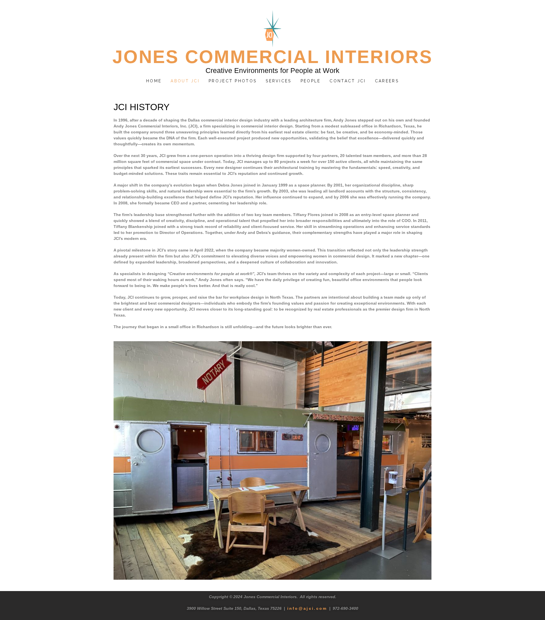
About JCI (185, 81)
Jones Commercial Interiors (272, 57)
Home (154, 81)
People (311, 81)
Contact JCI (348, 81)
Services (278, 81)
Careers (387, 81)
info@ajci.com (307, 608)
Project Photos (233, 81)
